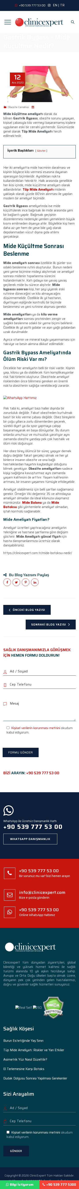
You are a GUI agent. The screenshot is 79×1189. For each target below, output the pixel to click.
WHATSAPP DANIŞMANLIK (30, 839)
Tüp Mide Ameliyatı (38, 189)
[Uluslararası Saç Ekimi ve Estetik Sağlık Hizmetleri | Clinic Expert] (39, 22)
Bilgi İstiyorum (22, 1184)
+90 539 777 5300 (61, 1184)
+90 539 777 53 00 (42, 773)
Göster (41, 151)
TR (62, 5)
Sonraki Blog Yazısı (48, 624)
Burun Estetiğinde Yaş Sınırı (23, 1040)
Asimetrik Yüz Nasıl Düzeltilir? (25, 1059)
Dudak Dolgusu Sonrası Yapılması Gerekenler (35, 1078)
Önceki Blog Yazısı (29, 610)
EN (55, 5)
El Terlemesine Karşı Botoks (23, 1069)
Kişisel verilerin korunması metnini (35, 728)
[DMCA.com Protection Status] (53, 1007)
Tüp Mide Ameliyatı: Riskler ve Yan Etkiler (33, 1050)
